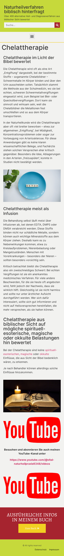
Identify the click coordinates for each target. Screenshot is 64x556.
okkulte (44, 354)
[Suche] (57, 25)
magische (26, 354)
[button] (32, 36)
